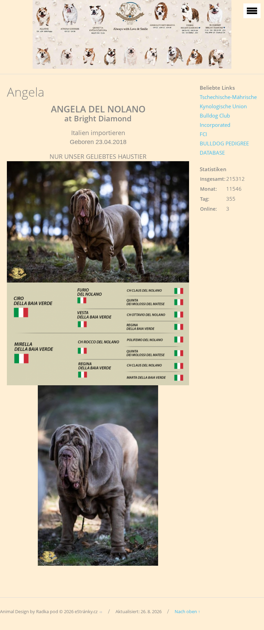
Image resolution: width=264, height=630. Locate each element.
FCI (203, 134)
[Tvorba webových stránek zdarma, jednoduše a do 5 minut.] (101, 612)
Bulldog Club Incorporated (215, 120)
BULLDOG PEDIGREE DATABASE (224, 148)
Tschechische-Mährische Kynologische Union (228, 101)
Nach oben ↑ (187, 611)
